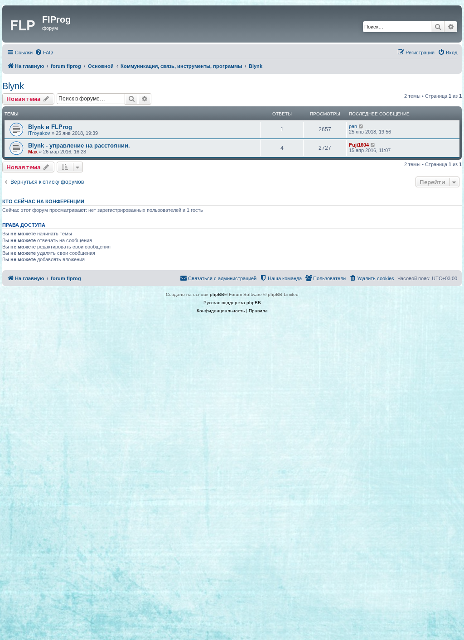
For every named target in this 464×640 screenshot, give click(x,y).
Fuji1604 (359, 145)
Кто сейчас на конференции (43, 201)
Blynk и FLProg (50, 127)
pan (353, 126)
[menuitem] (44, 52)
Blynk (13, 86)
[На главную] (23, 24)
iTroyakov (39, 133)
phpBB (217, 294)
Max (33, 151)
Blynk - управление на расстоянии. (79, 145)
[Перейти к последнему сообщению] (361, 126)
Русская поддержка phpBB (232, 302)
